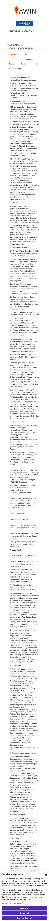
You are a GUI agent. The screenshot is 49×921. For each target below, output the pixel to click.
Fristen (24, 64)
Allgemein (13, 55)
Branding (12, 64)
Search (24, 55)
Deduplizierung (15, 69)
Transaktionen (27, 59)
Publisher (35, 64)
